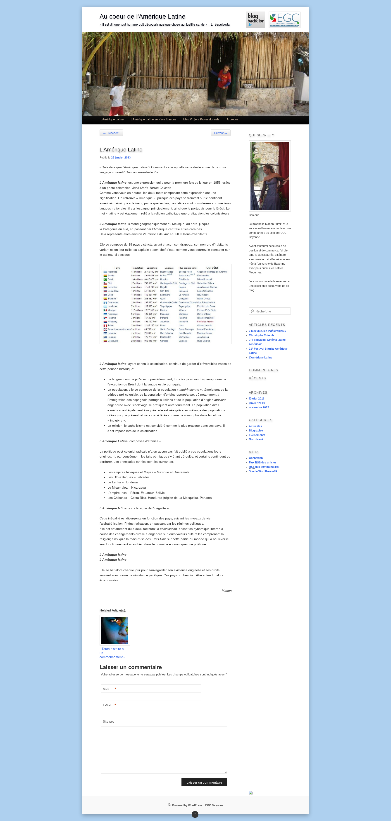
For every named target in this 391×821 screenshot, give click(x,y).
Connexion (256, 458)
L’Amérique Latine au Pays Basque (153, 119)
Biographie (256, 430)
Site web (108, 721)
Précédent (111, 133)
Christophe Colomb (261, 335)
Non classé (256, 439)
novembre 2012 (259, 407)
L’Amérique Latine (112, 119)
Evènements (257, 435)
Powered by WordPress (187, 805)
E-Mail (109, 705)
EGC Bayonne (214, 805)
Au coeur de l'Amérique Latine (143, 16)
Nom (109, 689)
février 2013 (257, 398)
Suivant (220, 133)
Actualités (255, 426)
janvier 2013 (257, 403)
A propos (232, 119)
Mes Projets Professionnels (201, 119)
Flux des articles (263, 462)
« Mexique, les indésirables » (267, 331)
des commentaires (264, 466)
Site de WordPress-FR (263, 471)
